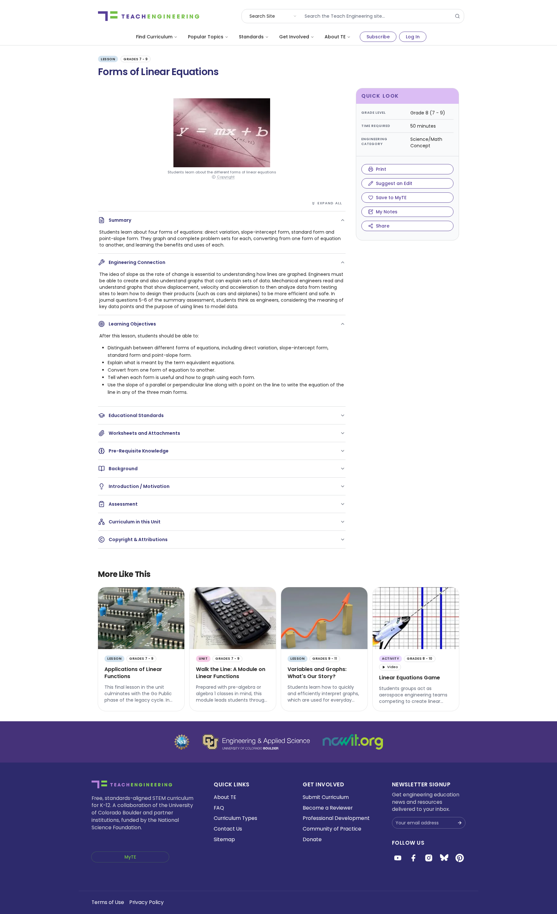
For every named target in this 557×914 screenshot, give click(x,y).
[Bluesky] (444, 858)
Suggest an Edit (394, 183)
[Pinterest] (459, 858)
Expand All (330, 203)
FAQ (219, 807)
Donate (312, 839)
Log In (413, 37)
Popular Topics (205, 37)
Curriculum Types (235, 818)
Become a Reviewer (328, 807)
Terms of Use (108, 902)
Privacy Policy (146, 902)
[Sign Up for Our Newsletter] (459, 822)
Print (381, 169)
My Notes (386, 212)
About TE (335, 37)
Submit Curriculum (326, 797)
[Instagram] (429, 858)
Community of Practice (332, 828)
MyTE (130, 857)
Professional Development (336, 818)
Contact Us (228, 828)
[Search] (457, 16)
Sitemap (224, 839)
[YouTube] (398, 858)
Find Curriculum (154, 37)
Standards (251, 37)
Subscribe (378, 37)
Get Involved (294, 37)
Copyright (226, 177)
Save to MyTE (391, 197)
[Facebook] (413, 858)
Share (382, 226)
